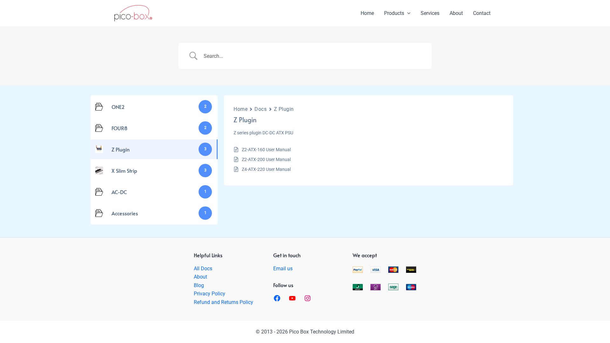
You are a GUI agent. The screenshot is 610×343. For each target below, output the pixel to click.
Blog (199, 285)
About (200, 277)
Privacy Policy (209, 294)
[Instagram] (307, 298)
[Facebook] (277, 298)
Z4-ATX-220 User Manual (266, 169)
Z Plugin (284, 109)
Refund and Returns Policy (223, 302)
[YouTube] (292, 298)
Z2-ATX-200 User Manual (266, 159)
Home (240, 109)
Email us (283, 269)
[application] (407, 13)
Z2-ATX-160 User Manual (266, 149)
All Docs (203, 269)
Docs (260, 109)
